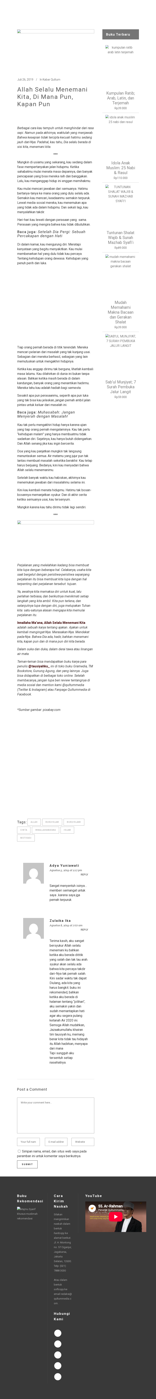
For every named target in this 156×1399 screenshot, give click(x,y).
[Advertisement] (55, 305)
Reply (84, 874)
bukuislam (52, 822)
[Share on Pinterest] (52, 808)
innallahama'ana (45, 830)
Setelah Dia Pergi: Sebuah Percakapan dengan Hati (51, 233)
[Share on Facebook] (19, 808)
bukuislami (74, 822)
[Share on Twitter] (26, 808)
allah (34, 822)
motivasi (25, 838)
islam (67, 830)
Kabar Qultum (51, 79)
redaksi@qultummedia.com (63, 1298)
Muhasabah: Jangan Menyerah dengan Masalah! (46, 414)
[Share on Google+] (32, 808)
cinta (23, 830)
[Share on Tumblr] (45, 808)
